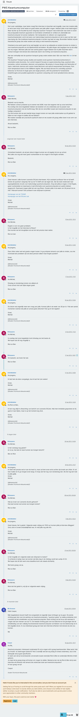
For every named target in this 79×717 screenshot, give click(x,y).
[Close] (75, 683)
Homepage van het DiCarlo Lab (18, 196)
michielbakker (12, 20)
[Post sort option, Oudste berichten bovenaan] (56, 14)
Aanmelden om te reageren (68, 14)
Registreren (7, 701)
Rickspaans (11, 96)
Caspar (10, 643)
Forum (9, 2)
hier (70, 55)
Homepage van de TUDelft (17, 194)
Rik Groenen (11, 608)
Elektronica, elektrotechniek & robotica (14, 11)
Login (15, 701)
